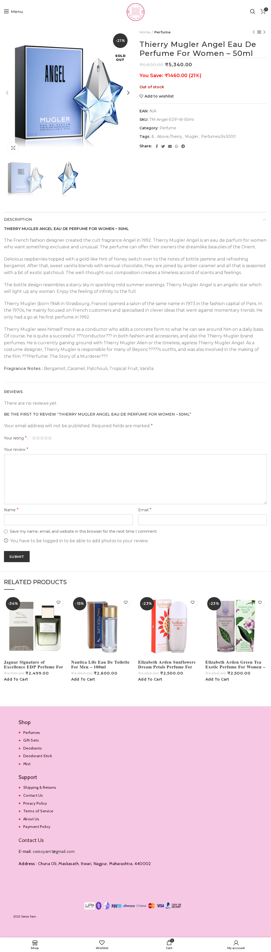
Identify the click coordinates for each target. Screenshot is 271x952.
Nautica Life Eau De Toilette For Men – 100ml (100, 664)
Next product (264, 32)
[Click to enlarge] (13, 148)
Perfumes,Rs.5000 (218, 136)
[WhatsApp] (176, 146)
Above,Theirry (169, 136)
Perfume (162, 32)
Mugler (191, 136)
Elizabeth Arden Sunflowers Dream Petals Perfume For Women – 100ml (167, 667)
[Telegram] (183, 146)
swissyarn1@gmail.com (54, 851)
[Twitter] (163, 146)
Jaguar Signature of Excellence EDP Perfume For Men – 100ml (33, 667)
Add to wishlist (159, 96)
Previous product (253, 32)
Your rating (15, 437)
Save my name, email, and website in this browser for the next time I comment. (83, 531)
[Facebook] (157, 146)
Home (144, 32)
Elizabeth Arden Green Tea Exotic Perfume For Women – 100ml (235, 667)
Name (11, 509)
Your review (16, 449)
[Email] (169, 146)
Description (18, 219)
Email (144, 509)
